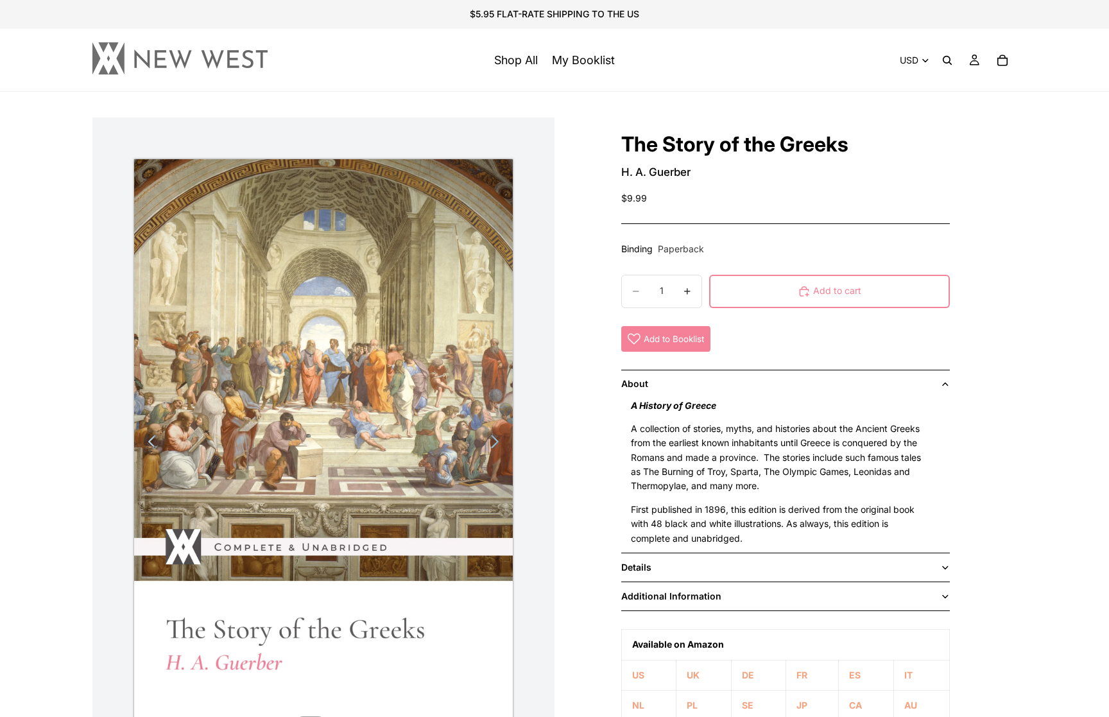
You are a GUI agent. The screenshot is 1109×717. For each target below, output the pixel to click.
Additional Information (671, 596)
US (638, 674)
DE (748, 674)
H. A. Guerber (656, 172)
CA (855, 705)
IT (908, 674)
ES (855, 674)
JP (801, 705)
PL (692, 705)
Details (636, 567)
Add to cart (837, 290)
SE (747, 705)
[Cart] (1002, 60)
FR (801, 674)
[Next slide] (498, 443)
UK (693, 674)
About (634, 383)
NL (638, 705)
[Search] (947, 60)
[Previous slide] (148, 443)
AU (910, 705)
